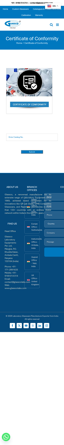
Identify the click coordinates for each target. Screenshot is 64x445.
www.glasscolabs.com (15, 288)
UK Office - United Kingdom (35, 280)
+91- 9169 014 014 (19, 3)
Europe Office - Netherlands (35, 226)
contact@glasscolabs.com (41, 3)
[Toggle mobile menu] (57, 24)
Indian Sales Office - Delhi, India (34, 207)
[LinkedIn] (39, 325)
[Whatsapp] (6, 437)
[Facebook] (12, 325)
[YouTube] (26, 325)
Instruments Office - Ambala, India (35, 243)
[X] (19, 325)
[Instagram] (46, 325)
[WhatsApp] (33, 325)
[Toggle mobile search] (51, 24)
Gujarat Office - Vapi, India (34, 262)
